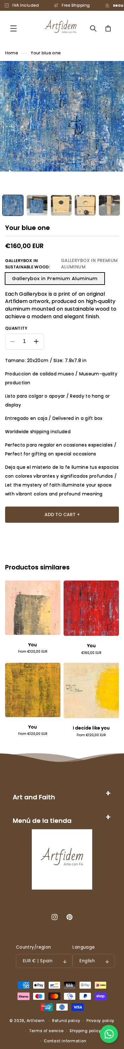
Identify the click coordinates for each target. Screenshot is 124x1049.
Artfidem (36, 1020)
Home (11, 53)
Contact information (65, 1041)
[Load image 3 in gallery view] (61, 205)
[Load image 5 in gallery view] (109, 205)
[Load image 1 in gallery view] (13, 205)
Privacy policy (100, 1020)
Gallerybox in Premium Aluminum (55, 278)
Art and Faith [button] (34, 797)
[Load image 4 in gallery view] (85, 205)
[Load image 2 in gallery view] (37, 205)
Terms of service (46, 1030)
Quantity (16, 328)
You (32, 644)
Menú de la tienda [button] (42, 820)
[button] (13, 28)
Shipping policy (85, 1030)
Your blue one (46, 53)
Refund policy (66, 1020)
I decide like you (91, 728)
